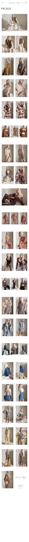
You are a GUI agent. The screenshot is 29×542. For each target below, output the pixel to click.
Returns (4, 504)
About (4, 498)
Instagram (5, 511)
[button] (2, 2)
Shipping (5, 514)
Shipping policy (22, 539)
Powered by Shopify (15, 537)
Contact (4, 501)
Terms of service (15, 539)
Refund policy (22, 537)
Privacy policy (8, 539)
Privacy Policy (6, 508)
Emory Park (9, 537)
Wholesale (5, 495)
